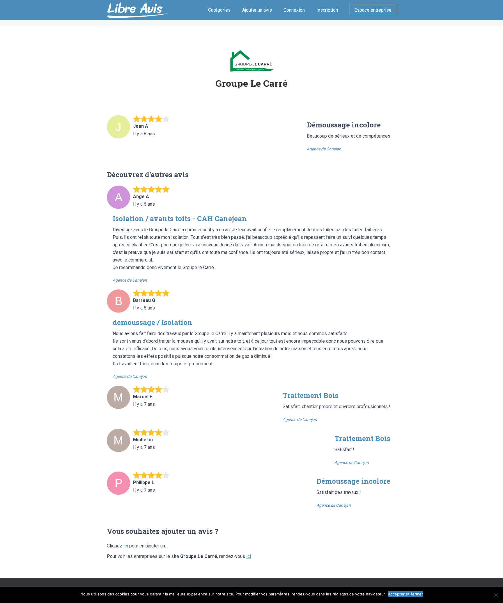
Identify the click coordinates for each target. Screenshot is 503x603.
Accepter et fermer (405, 594)
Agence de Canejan (324, 149)
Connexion (294, 10)
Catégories (219, 10)
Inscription (327, 10)
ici (125, 546)
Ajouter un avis (257, 10)
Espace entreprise (373, 10)
